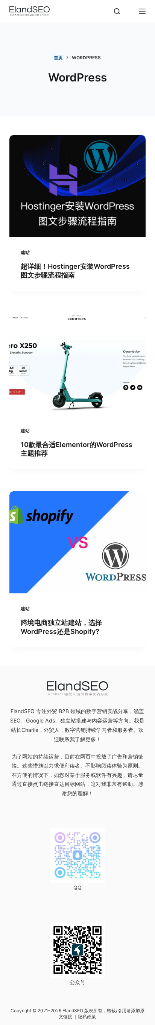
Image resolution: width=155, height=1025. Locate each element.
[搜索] (117, 11)
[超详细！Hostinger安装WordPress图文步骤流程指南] (77, 186)
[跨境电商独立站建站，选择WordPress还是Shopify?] (77, 542)
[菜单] (142, 11)
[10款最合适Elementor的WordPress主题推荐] (77, 364)
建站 (25, 252)
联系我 (67, 739)
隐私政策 (87, 1016)
